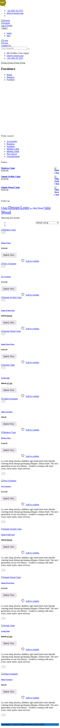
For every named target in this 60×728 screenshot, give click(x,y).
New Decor (12, 154)
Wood (6, 212)
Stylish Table (5, 378)
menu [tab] (9, 33)
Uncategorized (13, 156)
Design (14, 207)
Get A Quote (6, 25)
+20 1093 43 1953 (15, 10)
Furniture (11, 146)
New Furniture (6, 277)
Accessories (12, 141)
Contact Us (6, 45)
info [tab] (8, 35)
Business (11, 144)
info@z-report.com (15, 13)
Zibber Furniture (7, 412)
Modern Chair (13, 149)
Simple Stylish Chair (8, 310)
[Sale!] (11, 297)
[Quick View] (3, 232)
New (31, 208)
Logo (24, 207)
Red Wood (38, 208)
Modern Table (13, 151)
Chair (4, 208)
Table (47, 208)
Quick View (8, 255)
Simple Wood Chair (7, 344)
